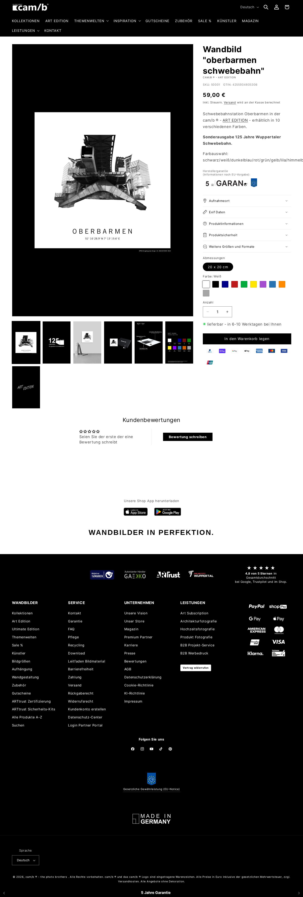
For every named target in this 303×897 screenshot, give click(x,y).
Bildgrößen (21, 661)
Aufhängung (22, 669)
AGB (127, 669)
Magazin (131, 629)
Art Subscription (194, 613)
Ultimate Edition (25, 629)
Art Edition (21, 621)
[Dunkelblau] (225, 284)
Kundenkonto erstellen (87, 709)
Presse (129, 653)
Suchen (18, 725)
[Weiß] (206, 284)
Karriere (131, 645)
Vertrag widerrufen (195, 667)
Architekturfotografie (198, 621)
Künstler (19, 653)
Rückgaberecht (81, 693)
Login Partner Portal (85, 725)
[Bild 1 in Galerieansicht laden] (26, 342)
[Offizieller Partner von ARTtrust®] (168, 575)
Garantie (75, 621)
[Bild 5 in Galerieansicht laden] (148, 342)
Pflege (73, 637)
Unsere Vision (136, 613)
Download (76, 653)
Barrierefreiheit (81, 669)
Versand (230, 102)
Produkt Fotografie (196, 637)
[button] (91, 21)
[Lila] (263, 284)
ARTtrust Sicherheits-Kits (33, 709)
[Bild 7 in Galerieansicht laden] (26, 387)
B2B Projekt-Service (197, 645)
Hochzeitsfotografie (197, 629)
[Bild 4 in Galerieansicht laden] (118, 342)
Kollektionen (22, 613)
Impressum (133, 701)
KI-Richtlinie (134, 693)
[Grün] (244, 284)
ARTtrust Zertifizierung (31, 701)
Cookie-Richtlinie (139, 685)
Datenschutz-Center (85, 717)
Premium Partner (138, 637)
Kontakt (74, 613)
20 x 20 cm (218, 267)
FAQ (71, 629)
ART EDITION (235, 120)
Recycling (76, 645)
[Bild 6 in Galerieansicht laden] (179, 342)
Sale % (17, 645)
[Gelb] (253, 284)
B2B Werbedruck (194, 653)
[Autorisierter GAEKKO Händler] (135, 574)
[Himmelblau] (272, 284)
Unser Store (134, 621)
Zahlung (75, 677)
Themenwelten (24, 637)
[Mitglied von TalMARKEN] (102, 574)
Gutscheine (21, 693)
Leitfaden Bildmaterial (86, 661)
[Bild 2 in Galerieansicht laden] (56, 342)
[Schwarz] (215, 284)
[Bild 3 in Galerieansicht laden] (87, 342)
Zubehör (19, 685)
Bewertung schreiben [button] (188, 437)
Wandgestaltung (25, 677)
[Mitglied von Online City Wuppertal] (201, 575)
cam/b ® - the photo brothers (46, 876)
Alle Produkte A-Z (27, 717)
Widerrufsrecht (80, 701)
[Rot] (234, 284)
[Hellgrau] (206, 293)
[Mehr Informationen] (151, 819)
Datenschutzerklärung (143, 677)
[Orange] (282, 284)
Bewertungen (135, 661)
